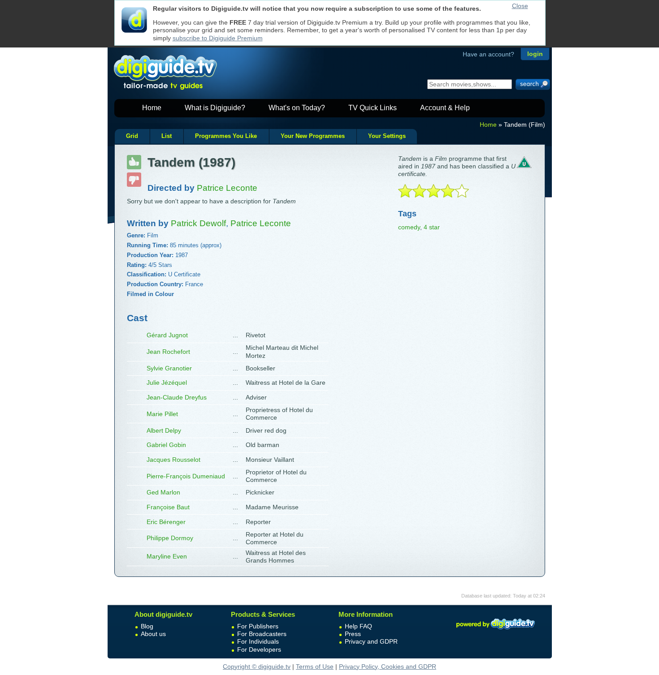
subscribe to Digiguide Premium (218, 38)
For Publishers (257, 626)
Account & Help (445, 108)
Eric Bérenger (166, 521)
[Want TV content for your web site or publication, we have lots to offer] (495, 631)
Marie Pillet (162, 413)
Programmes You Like (226, 136)
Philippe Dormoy (170, 538)
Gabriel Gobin (166, 444)
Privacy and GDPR (371, 641)
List (166, 136)
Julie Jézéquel (167, 382)
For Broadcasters (261, 633)
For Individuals (258, 641)
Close (520, 5)
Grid (132, 136)
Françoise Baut (168, 507)
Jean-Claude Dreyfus (177, 397)
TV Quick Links (372, 108)
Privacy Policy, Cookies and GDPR (387, 666)
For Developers (259, 649)
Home (151, 108)
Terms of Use (315, 666)
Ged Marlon (163, 492)
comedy (409, 227)
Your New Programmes (313, 136)
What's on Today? (297, 108)
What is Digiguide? (215, 108)
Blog (147, 626)
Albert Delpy (164, 430)
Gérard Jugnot (167, 335)
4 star (432, 227)
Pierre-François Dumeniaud (186, 476)
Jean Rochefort (168, 351)
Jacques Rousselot (173, 459)
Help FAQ (358, 626)
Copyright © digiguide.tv (256, 666)
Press (353, 633)
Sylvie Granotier (169, 368)
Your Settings (387, 136)
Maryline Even (167, 556)
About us (153, 633)
